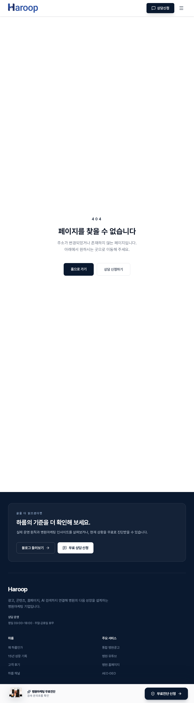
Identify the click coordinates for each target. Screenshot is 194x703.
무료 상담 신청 (78, 548)
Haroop (17, 589)
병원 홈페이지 (110, 665)
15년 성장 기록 (17, 656)
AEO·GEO (109, 673)
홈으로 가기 (79, 269)
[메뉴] (181, 8)
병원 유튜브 (109, 656)
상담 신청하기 (113, 269)
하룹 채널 (14, 673)
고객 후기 (14, 665)
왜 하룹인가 (15, 647)
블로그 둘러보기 (33, 548)
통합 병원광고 (110, 647)
